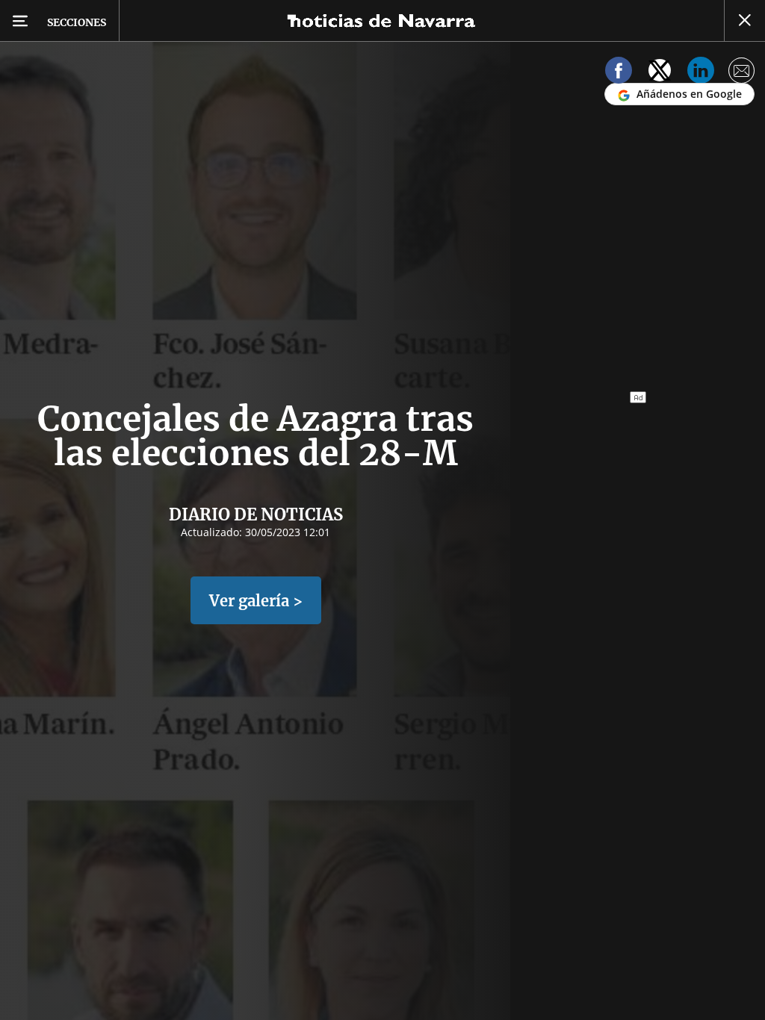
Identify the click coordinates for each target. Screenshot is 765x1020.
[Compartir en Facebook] (618, 73)
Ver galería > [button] (256, 600)
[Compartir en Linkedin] (700, 73)
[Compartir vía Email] (741, 73)
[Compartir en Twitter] (659, 73)
